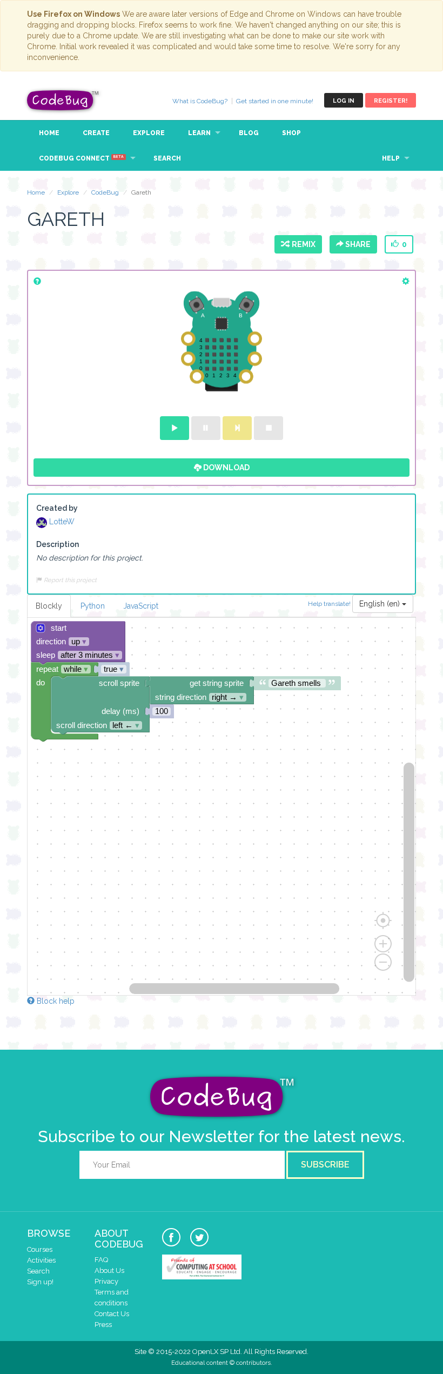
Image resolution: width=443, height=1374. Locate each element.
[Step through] (237, 428)
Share (357, 244)
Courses (39, 1249)
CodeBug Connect (81, 158)
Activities (41, 1260)
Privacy (106, 1281)
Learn (199, 133)
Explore (149, 133)
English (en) (380, 603)
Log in (343, 100)
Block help (55, 1001)
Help (391, 158)
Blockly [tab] (49, 606)
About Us (109, 1270)
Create (96, 133)
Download (226, 467)
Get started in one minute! (274, 101)
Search (167, 158)
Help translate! (330, 603)
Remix (302, 244)
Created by (57, 508)
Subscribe (325, 1164)
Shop (291, 133)
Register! (390, 100)
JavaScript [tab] (140, 606)
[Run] (174, 428)
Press (103, 1324)
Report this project (69, 580)
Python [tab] (92, 606)
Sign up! (40, 1282)
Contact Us (112, 1314)
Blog (249, 133)
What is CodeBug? (199, 101)
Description (57, 544)
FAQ (101, 1260)
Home (49, 133)
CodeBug (63, 100)
